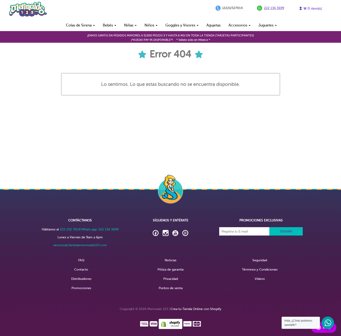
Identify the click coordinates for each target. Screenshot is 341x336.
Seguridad (259, 260)
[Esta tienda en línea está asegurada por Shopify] (170, 323)
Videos (260, 279)
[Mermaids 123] (28, 9)
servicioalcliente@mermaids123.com (80, 245)
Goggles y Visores (180, 25)
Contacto (81, 269)
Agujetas (213, 25)
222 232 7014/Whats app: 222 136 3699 (89, 229)
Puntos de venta (171, 288)
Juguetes (266, 25)
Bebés (108, 25)
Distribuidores (81, 279)
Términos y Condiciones (259, 269)
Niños (150, 25)
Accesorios (238, 25)
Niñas (129, 25)
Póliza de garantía (170, 269)
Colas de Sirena (79, 25)
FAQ (81, 260)
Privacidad (170, 279)
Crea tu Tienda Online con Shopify (195, 309)
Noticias (170, 260)
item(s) (315, 8)
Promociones (81, 288)
